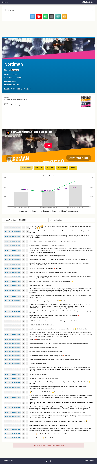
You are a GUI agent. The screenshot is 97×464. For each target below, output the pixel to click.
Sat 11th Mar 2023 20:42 (13, 334)
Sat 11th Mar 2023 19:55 (13, 227)
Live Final (16, 98)
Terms (86, 461)
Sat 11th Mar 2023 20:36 (13, 416)
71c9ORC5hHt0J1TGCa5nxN (21, 89)
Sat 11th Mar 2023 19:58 (13, 429)
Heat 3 (12, 104)
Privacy (91, 461)
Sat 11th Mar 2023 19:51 (13, 245)
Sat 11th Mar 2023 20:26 (13, 351)
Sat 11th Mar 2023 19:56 (13, 264)
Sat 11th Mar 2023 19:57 (13, 231)
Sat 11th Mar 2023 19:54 (13, 316)
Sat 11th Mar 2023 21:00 (13, 421)
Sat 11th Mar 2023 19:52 (13, 369)
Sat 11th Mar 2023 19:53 (13, 259)
